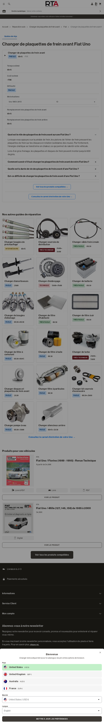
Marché (5, 695)
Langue (5, 706)
